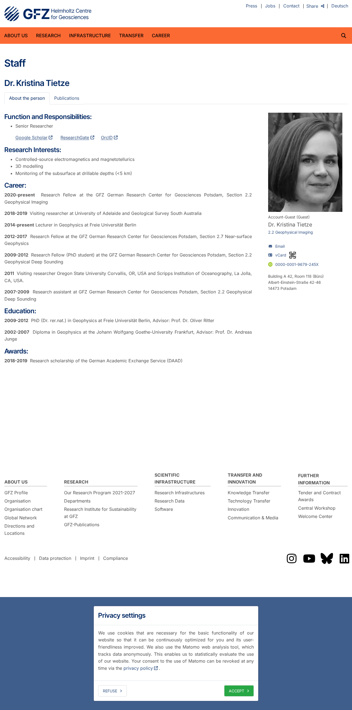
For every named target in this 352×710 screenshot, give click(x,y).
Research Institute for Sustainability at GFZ (100, 512)
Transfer (131, 35)
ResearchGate (75, 137)
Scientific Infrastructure (175, 478)
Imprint (87, 558)
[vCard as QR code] (292, 255)
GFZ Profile (16, 492)
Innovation (238, 509)
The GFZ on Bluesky (326, 558)
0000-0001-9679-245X (297, 264)
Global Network (20, 517)
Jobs (270, 6)
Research (48, 35)
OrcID (107, 137)
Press (251, 6)
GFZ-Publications (81, 524)
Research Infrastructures (180, 492)
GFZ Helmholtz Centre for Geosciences (48, 14)
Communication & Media (253, 517)
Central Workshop (317, 508)
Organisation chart (23, 509)
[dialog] (176, 653)
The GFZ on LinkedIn (344, 558)
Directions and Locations (19, 529)
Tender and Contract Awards (319, 496)
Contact (291, 6)
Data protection (55, 558)
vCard (280, 255)
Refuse (110, 691)
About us (16, 35)
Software (164, 509)
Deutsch (339, 6)
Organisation (17, 501)
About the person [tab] (27, 98)
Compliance (115, 558)
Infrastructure (90, 35)
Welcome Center (315, 516)
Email (280, 246)
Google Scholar (31, 137)
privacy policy (138, 668)
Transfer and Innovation (245, 478)
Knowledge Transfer (249, 492)
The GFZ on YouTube (309, 558)
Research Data (170, 501)
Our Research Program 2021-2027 (99, 492)
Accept (236, 691)
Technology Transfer (249, 501)
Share (312, 6)
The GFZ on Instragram (291, 558)
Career (161, 35)
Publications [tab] (66, 98)
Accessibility (17, 558)
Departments (77, 501)
